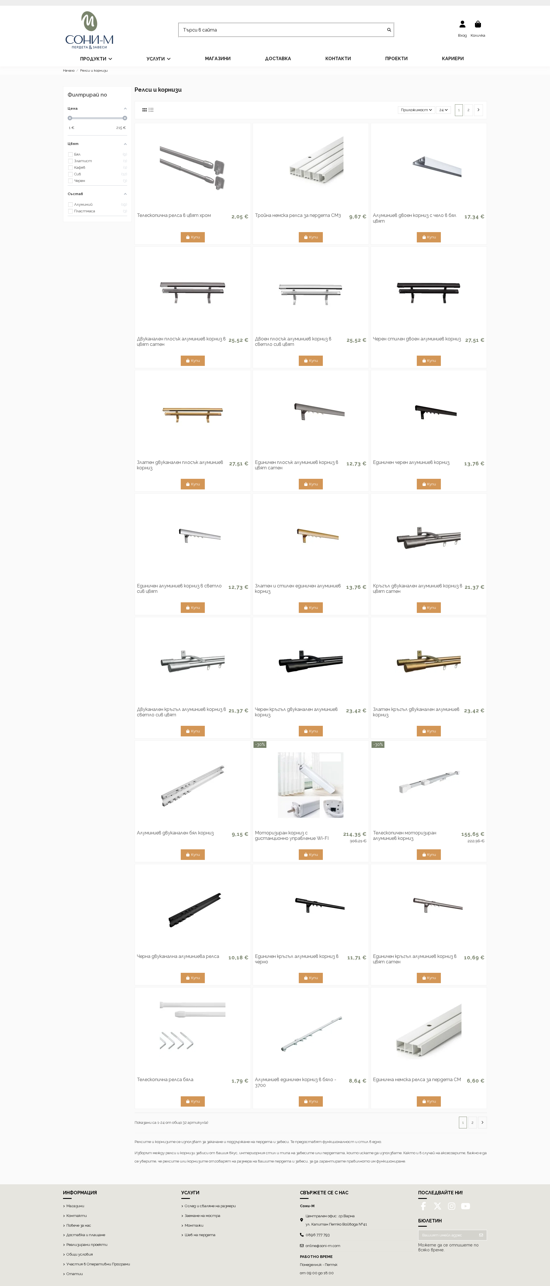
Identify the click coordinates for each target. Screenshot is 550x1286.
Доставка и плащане (85, 1235)
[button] (96, 58)
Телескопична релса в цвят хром (174, 215)
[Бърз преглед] (193, 209)
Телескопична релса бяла (165, 1079)
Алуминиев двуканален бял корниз (175, 833)
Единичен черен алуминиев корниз (411, 462)
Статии (74, 1274)
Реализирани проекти (86, 1244)
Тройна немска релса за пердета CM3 (298, 215)
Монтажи (194, 1225)
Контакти (76, 1216)
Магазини (75, 1206)
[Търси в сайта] (389, 30)
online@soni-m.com (323, 1246)
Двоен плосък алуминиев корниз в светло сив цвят (293, 341)
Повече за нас (78, 1225)
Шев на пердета (200, 1235)
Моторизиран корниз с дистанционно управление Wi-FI (292, 835)
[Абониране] (481, 1235)
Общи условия (79, 1254)
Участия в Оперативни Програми (98, 1264)
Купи (195, 237)
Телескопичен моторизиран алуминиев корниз (404, 835)
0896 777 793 (318, 1235)
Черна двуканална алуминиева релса (178, 956)
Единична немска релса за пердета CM (417, 1079)
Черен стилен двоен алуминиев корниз (417, 339)
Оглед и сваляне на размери (210, 1206)
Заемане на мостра (202, 1216)
